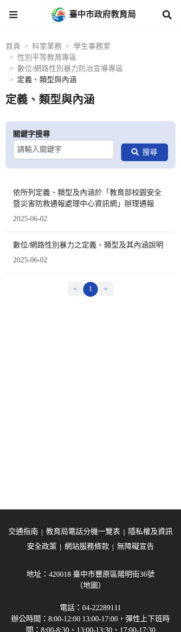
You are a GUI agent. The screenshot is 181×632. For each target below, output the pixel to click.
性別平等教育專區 (47, 57)
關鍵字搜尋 (31, 134)
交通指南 (23, 531)
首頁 (13, 46)
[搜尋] (144, 152)
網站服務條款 (87, 546)
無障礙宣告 (135, 546)
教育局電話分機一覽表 (83, 531)
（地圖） (90, 585)
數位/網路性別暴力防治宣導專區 (70, 68)
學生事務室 (91, 46)
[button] (13, 15)
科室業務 (47, 46)
